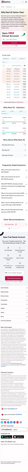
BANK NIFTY (22, 58)
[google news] (20, 422)
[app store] (18, 437)
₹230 (16, 89)
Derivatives (9, 7)
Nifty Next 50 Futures (8, 145)
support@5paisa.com (12, 408)
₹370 (16, 92)
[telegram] (2, 422)
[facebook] (11, 422)
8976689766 (19, 414)
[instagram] (5, 422)
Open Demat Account (14, 278)
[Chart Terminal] (24, 65)
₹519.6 (17, 94)
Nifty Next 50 (6, 58)
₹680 (16, 97)
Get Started (14, 43)
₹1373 (17, 71)
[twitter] (8, 422)
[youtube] (17, 422)
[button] (14, 7)
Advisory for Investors (6, 374)
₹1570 (16, 76)
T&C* (17, 45)
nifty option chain (9, 224)
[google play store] (6, 437)
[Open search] (23, 2)
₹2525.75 (16, 81)
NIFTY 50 (14, 58)
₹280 (17, 84)
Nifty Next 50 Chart (7, 155)
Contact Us (3, 366)
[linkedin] (14, 422)
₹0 (16, 73)
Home (2, 7)
